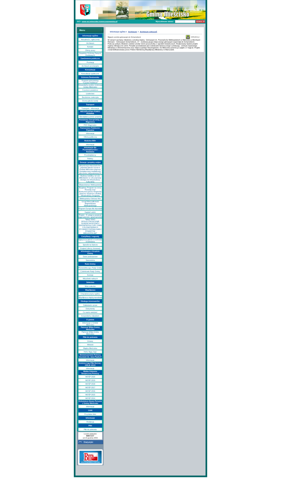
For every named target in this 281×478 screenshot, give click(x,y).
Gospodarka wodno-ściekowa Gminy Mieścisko (90, 86)
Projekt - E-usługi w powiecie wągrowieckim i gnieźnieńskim (90, 216)
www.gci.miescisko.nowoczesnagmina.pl (99, 21)
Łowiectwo (90, 94)
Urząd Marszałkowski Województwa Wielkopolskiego (90, 203)
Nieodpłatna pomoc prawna (90, 117)
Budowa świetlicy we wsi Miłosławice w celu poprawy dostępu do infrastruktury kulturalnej (90, 179)
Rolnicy (90, 159)
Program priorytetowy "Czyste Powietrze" (90, 82)
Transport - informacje (90, 108)
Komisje (90, 275)
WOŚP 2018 (90, 384)
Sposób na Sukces (90, 245)
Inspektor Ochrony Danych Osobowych (90, 54)
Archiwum (90, 43)
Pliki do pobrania (90, 429)
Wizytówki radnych (90, 279)
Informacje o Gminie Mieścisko (90, 324)
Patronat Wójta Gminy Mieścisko (90, 333)
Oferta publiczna (90, 137)
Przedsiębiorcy (90, 155)
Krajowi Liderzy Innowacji (90, 248)
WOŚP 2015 (90, 395)
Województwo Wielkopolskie (90, 185)
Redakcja (90, 422)
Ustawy (90, 341)
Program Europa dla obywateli (90, 209)
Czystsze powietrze (90, 90)
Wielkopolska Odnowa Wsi (90, 199)
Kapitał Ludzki (90, 212)
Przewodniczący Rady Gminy (90, 268)
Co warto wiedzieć (90, 312)
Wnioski (90, 345)
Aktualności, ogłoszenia (90, 40)
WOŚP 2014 (90, 398)
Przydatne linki (90, 414)
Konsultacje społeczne (90, 74)
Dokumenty (90, 309)
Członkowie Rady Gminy (90, 271)
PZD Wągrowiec (90, 125)
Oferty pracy (90, 50)
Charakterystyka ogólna (90, 294)
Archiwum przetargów (90, 66)
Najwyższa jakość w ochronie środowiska (90, 241)
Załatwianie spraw (90, 305)
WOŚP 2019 (90, 380)
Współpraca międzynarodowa (90, 297)
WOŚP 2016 (90, 391)
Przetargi (90, 62)
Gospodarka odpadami (90, 316)
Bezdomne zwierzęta (90, 97)
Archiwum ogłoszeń (148, 32)
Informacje (90, 133)
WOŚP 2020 (90, 377)
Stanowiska (90, 260)
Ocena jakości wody (90, 101)
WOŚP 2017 (90, 387)
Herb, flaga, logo (90, 352)
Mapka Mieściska (90, 348)
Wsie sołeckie (90, 286)
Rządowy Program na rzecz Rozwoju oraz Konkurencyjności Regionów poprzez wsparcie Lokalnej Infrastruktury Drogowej (90, 192)
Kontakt (90, 47)
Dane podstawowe (90, 257)
